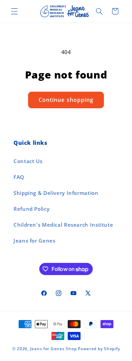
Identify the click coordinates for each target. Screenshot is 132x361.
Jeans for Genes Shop (53, 348)
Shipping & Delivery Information (56, 192)
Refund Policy (31, 208)
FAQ (19, 177)
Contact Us (28, 161)
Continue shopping (66, 100)
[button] (14, 11)
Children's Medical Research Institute (63, 224)
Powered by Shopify (99, 348)
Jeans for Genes (34, 240)
